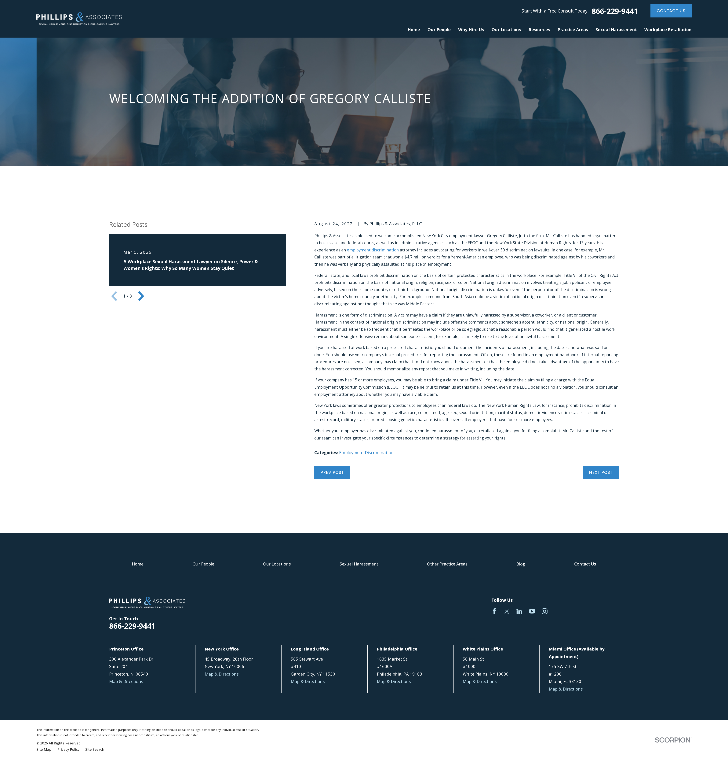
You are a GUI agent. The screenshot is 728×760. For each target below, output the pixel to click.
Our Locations (277, 564)
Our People (203, 564)
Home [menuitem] (414, 29)
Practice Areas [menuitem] (573, 29)
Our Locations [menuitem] (506, 29)
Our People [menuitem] (439, 29)
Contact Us (671, 11)
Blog (520, 564)
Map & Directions (126, 681)
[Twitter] (507, 611)
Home (138, 564)
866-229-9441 (615, 11)
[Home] (79, 18)
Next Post (601, 472)
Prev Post (332, 472)
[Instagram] (545, 611)
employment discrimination (373, 250)
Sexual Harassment (359, 564)
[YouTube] (532, 611)
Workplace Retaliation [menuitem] (668, 29)
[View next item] (141, 296)
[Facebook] (494, 611)
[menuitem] (43, 749)
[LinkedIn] (519, 611)
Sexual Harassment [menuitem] (616, 29)
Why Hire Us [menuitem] (471, 29)
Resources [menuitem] (539, 29)
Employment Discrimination (366, 452)
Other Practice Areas (447, 564)
